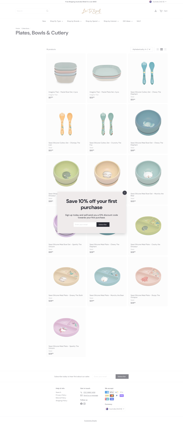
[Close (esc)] (125, 193)
